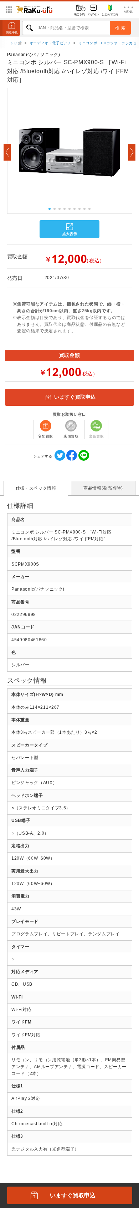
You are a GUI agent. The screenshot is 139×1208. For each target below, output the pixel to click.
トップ (16, 43)
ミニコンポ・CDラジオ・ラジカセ (107, 43)
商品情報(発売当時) (103, 488)
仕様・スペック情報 (36, 488)
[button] (7, 152)
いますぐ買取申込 (75, 397)
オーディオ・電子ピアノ (50, 43)
